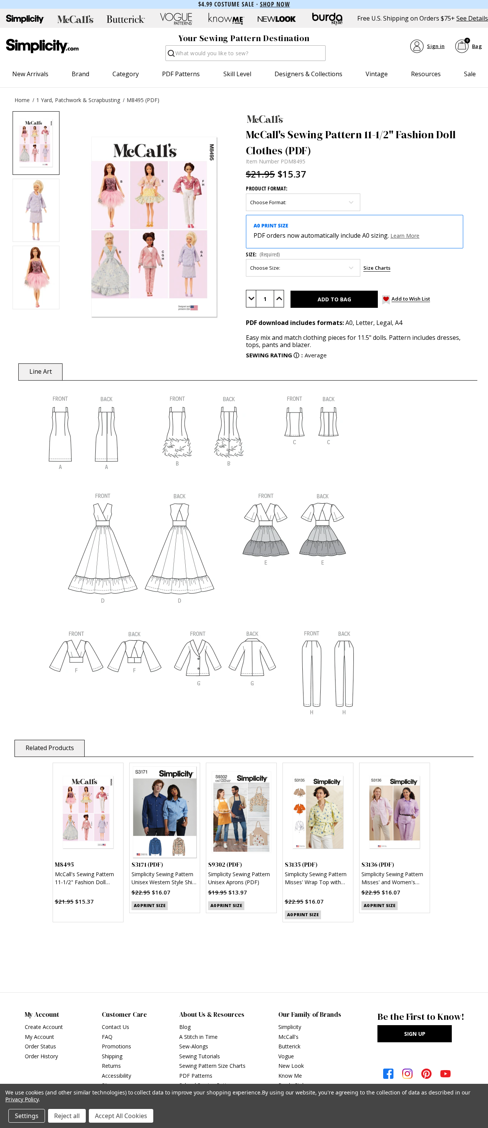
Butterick (289, 1046)
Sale (470, 74)
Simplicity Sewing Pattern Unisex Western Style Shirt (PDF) (164, 879)
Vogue (286, 1056)
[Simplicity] (42, 46)
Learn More (404, 235)
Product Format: (267, 188)
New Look (291, 1065)
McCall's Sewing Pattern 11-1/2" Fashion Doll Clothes (84, 879)
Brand (80, 74)
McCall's (288, 1036)
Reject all (67, 1116)
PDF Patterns (181, 74)
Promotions (116, 1046)
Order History (41, 1056)
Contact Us (115, 1026)
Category (125, 74)
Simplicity (289, 1026)
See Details (472, 18)
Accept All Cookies (121, 1116)
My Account (39, 1036)
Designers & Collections (308, 74)
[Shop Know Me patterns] (226, 19)
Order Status (40, 1046)
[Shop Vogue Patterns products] (176, 19)
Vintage (377, 74)
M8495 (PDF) (143, 100)
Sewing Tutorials (199, 1056)
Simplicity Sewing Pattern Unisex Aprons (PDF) (239, 878)
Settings (27, 1116)
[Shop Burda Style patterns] (327, 19)
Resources (426, 74)
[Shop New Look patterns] (277, 19)
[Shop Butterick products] (126, 19)
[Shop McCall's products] (75, 19)
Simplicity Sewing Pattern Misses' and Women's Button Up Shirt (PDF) (392, 879)
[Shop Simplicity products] (25, 19)
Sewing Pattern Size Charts (212, 1065)
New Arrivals (30, 74)
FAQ (107, 1036)
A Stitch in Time (198, 1036)
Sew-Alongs (193, 1046)
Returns (111, 1065)
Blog (185, 1026)
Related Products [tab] (50, 748)
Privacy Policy (22, 1099)
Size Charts (376, 267)
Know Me (290, 1075)
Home (22, 100)
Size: (263, 254)
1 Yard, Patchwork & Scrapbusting (78, 100)
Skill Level (237, 74)
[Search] (171, 55)
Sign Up (414, 1033)
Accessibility (116, 1075)
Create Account (44, 1026)
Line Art (40, 371)
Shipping (112, 1056)
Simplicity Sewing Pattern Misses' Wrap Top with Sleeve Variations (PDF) (316, 879)
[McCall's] (360, 118)
